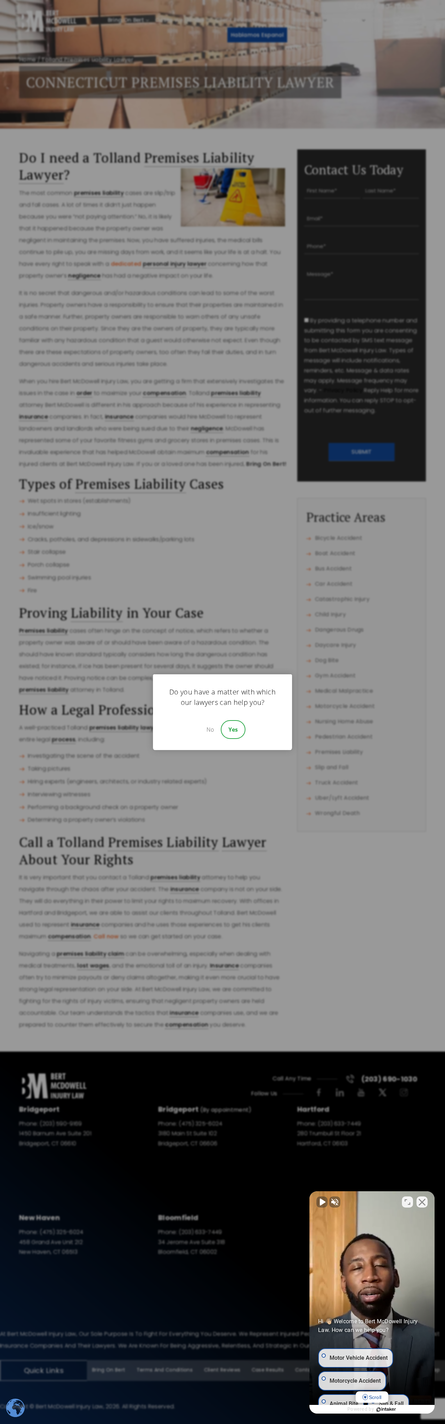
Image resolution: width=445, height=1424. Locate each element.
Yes (233, 729)
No (210, 729)
